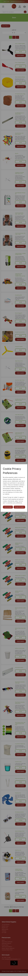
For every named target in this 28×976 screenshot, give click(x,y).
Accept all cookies (19, 507)
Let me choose (7, 507)
